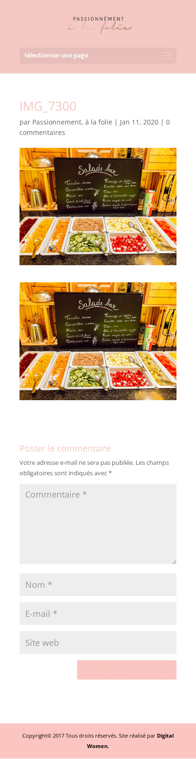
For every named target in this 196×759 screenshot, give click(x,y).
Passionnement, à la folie (72, 121)
